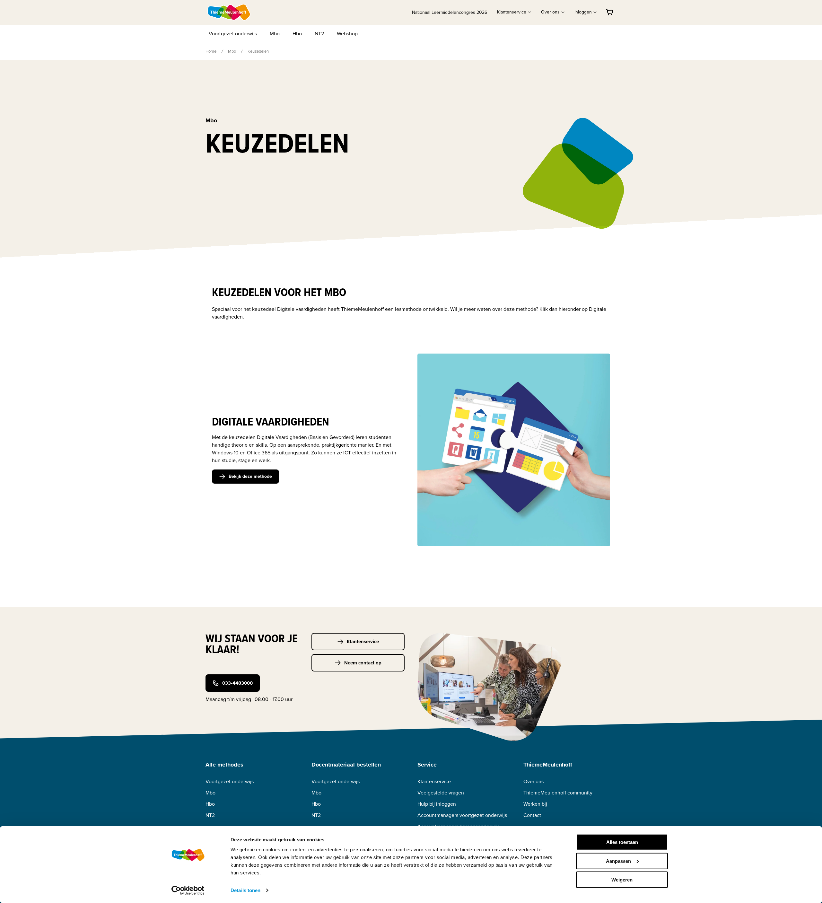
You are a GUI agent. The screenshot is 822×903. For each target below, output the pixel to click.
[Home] (229, 12)
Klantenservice (363, 641)
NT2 (319, 33)
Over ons (533, 781)
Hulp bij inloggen (436, 804)
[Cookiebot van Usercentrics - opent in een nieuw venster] (188, 890)
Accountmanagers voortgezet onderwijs (462, 815)
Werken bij (535, 804)
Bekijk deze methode (250, 476)
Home (211, 51)
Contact (532, 815)
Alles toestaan (622, 842)
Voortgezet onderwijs (233, 33)
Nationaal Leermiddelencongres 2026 (449, 12)
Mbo (275, 33)
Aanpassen (618, 861)
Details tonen (245, 890)
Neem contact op (362, 662)
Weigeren (622, 879)
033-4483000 (237, 683)
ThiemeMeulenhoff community (557, 792)
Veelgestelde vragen (440, 792)
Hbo (297, 33)
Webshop (347, 33)
